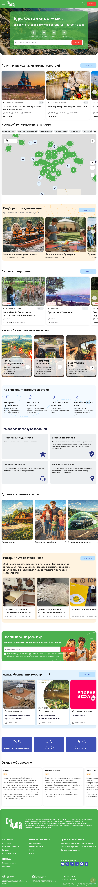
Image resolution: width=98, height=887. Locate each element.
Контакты (5, 850)
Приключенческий (61, 131)
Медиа (31, 850)
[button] (95, 161)
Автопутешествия (36, 847)
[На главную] (11, 4)
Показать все (88, 65)
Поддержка (6, 866)
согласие (12, 653)
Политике (56, 656)
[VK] (63, 864)
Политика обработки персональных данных (77, 843)
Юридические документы (70, 850)
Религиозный (87, 131)
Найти (77, 42)
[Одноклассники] (86, 864)
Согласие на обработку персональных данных (78, 847)
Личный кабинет (35, 843)
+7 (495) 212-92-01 (68, 876)
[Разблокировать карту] (93, 141)
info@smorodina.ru (69, 879)
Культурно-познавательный (27, 131)
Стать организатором (10, 847)
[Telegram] (67, 864)
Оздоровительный (45, 131)
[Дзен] (72, 864)
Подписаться (68, 649)
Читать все (88, 558)
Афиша (31, 853)
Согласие (50, 655)
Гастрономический (8, 131)
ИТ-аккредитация (9, 853)
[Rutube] (77, 864)
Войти (91, 4)
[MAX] (82, 864)
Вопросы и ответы (9, 863)
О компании (6, 843)
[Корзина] (83, 4)
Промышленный (75, 131)
